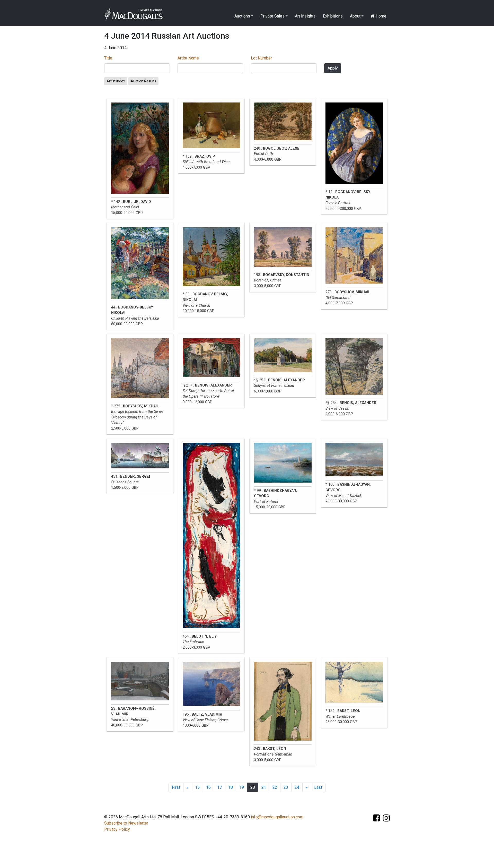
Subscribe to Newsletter (126, 823)
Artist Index (116, 81)
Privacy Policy (117, 829)
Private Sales (272, 16)
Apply (333, 68)
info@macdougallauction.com (277, 816)
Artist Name (188, 58)
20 (252, 787)
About (355, 16)
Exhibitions (333, 16)
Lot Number (261, 58)
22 (274, 787)
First (176, 787)
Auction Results (143, 81)
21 (263, 787)
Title (108, 58)
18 (230, 787)
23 (286, 787)
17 (219, 787)
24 (297, 787)
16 (208, 787)
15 (197, 787)
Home (380, 16)
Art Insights (305, 16)
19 (241, 787)
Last (318, 787)
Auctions (242, 16)
